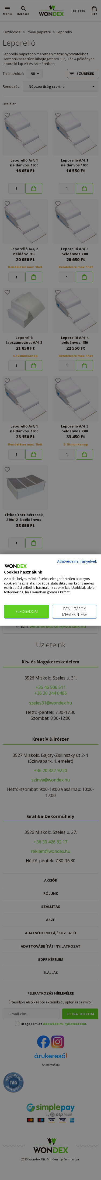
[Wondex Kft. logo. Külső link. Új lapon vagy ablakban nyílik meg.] (15, 566)
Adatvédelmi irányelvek (77, 561)
